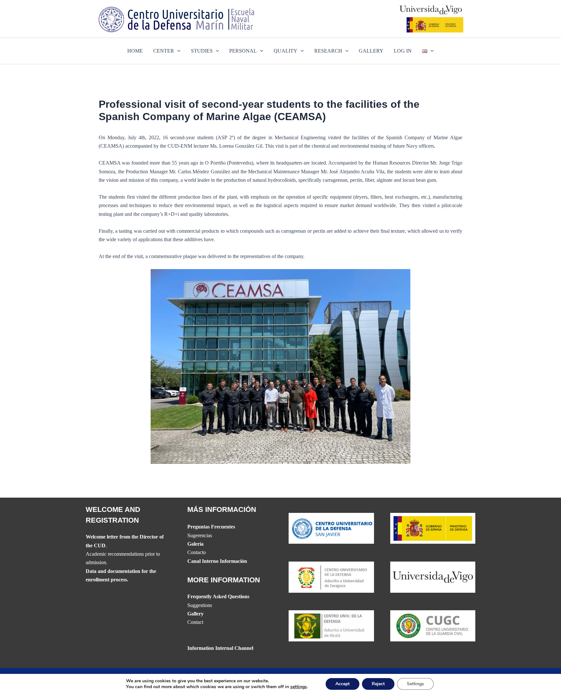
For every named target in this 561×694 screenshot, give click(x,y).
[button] (177, 51)
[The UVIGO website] (433, 576)
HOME (135, 51)
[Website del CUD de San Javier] (331, 527)
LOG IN (403, 51)
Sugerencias (199, 535)
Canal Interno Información (217, 561)
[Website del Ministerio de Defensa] (433, 527)
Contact (195, 622)
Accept (342, 684)
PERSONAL (243, 51)
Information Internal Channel (220, 648)
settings (298, 687)
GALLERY (371, 51)
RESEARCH (328, 51)
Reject (378, 684)
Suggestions (199, 605)
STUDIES (202, 51)
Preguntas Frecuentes (211, 526)
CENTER (163, 51)
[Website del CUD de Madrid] (331, 625)
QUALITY (285, 51)
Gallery (195, 613)
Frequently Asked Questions (218, 596)
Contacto (196, 552)
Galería (195, 544)
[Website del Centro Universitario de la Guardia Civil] (433, 625)
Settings (415, 684)
